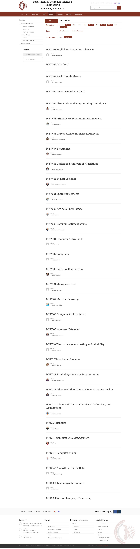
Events (75, 529)
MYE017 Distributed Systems (63, 359)
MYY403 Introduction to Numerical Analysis (72, 133)
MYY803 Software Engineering (64, 269)
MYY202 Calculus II (57, 64)
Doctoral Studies (25, 43)
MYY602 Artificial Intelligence (64, 208)
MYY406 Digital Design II (61, 178)
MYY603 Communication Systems (66, 223)
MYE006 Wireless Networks (63, 329)
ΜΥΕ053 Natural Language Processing (68, 498)
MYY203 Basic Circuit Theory (63, 76)
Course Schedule (102, 524)
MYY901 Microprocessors (61, 284)
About (97, 3)
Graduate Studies (25, 35)
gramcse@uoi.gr (27, 537)
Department (35, 14)
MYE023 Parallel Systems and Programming (72, 374)
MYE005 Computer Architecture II (66, 314)
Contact (102, 3)
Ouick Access (78, 14)
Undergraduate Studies (27, 23)
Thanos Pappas (103, 546)
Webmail (100, 535)
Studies (51, 14)
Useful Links (109, 3)
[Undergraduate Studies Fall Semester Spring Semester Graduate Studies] (32, 54)
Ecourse (100, 529)
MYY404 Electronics (58, 148)
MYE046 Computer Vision (61, 452)
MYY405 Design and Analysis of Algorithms (72, 163)
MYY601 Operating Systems (62, 193)
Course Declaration (103, 526)
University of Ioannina (103, 537)
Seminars (76, 526)
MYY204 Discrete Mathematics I (65, 91)
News (26, 14)
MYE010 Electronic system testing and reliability (75, 344)
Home (92, 3)
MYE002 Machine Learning (62, 299)
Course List (26, 29)
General (25, 37)
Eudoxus (100, 532)
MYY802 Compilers (57, 254)
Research (60, 14)
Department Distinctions (55, 537)
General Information (28, 26)
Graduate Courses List (29, 40)
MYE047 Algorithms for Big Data (65, 468)
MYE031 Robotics (56, 422)
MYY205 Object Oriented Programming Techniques (76, 103)
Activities (68, 14)
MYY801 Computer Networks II (64, 239)
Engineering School (103, 540)
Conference (77, 532)
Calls (49, 535)
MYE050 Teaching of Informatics (65, 483)
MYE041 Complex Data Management (67, 437)
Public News (51, 526)
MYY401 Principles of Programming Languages (74, 118)
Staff (44, 14)
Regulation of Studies (28, 32)
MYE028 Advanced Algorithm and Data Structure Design (79, 389)
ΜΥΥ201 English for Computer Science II (70, 49)
